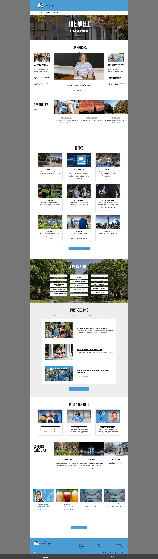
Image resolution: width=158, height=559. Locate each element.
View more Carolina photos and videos (79, 389)
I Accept (112, 556)
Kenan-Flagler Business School (59, 289)
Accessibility (81, 541)
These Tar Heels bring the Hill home (42, 77)
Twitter (37, 552)
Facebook (34, 552)
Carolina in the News (91, 118)
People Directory (118, 546)
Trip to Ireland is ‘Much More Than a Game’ (116, 64)
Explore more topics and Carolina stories (79, 248)
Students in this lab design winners (50, 426)
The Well (121, 13)
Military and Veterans (108, 200)
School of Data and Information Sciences (59, 294)
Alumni (116, 541)
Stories (40, 12)
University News (108, 231)
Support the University (91, 459)
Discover (48, 12)
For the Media (81, 546)
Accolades (50, 169)
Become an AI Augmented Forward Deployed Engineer (43, 501)
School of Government (79, 285)
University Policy (118, 544)
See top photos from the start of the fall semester (116, 83)
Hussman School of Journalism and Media (79, 276)
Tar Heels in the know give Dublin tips (41, 83)
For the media (116, 118)
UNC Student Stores (101, 548)
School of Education (79, 295)
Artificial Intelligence (79, 169)
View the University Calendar (79, 528)
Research (79, 231)
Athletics (107, 169)
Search (56, 12)
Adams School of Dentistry (99, 288)
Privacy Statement (82, 548)
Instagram (43, 552)
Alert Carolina (100, 541)
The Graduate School (99, 292)
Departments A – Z (100, 544)
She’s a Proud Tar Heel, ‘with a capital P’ (79, 426)
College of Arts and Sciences (59, 276)
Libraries (98, 546)
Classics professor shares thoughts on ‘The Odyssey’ (107, 426)
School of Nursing (99, 280)
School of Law (99, 276)
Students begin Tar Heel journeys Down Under (114, 77)
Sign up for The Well (66, 118)
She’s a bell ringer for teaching (79, 85)
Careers (80, 544)
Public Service (50, 231)
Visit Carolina (116, 459)
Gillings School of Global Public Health (79, 290)
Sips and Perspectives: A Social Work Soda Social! (67, 501)
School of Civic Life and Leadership (59, 285)
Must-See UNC (79, 310)
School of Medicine (59, 280)
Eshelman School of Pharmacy (79, 281)
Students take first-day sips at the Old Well (89, 350)
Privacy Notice (45, 557)
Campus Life (50, 200)
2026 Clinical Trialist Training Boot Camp (91, 501)
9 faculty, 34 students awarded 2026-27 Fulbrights (41, 64)
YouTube (40, 552)
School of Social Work (99, 284)
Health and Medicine (79, 200)
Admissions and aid (67, 459)
